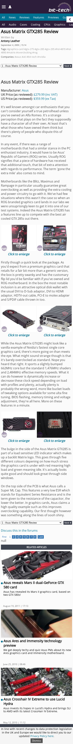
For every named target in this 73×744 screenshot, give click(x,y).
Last (41, 537)
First (4, 537)
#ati (24, 56)
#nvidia (41, 56)
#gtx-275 (29, 49)
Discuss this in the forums (19, 530)
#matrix (11, 52)
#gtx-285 (39, 49)
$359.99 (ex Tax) (45, 99)
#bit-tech (32, 56)
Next (67, 66)
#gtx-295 (49, 49)
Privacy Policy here (42, 736)
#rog (34, 52)
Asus (25, 90)
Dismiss (36, 740)
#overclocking (24, 52)
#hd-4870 (60, 49)
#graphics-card (15, 49)
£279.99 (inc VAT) (45, 94)
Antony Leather (10, 41)
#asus (18, 56)
